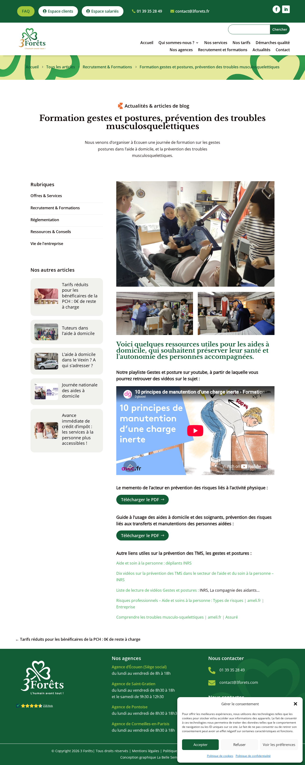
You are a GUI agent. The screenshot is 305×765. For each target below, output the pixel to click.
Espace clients (60, 11)
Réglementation (44, 219)
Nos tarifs (241, 43)
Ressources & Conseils (50, 231)
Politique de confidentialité (253, 756)
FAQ (26, 11)
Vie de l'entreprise (46, 243)
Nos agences (181, 50)
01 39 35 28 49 (149, 11)
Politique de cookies (220, 756)
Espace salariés (105, 11)
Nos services (215, 43)
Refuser (239, 744)
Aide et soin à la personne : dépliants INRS (154, 563)
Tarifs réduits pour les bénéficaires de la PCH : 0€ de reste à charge (79, 296)
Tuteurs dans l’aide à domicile (78, 330)
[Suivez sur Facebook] (276, 9)
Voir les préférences (279, 744)
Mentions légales (145, 751)
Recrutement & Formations (55, 207)
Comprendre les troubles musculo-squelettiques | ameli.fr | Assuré (177, 617)
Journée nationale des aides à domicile (79, 390)
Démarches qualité (273, 43)
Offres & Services (46, 195)
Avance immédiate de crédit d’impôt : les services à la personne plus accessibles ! (77, 429)
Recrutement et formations (222, 50)
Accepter (200, 744)
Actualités (261, 50)
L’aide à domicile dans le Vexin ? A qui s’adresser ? (79, 359)
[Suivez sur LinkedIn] (286, 9)
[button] (295, 703)
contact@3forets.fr (192, 11)
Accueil (146, 43)
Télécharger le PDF (140, 499)
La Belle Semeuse (171, 757)
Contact (283, 50)
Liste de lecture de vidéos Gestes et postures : (157, 590)
